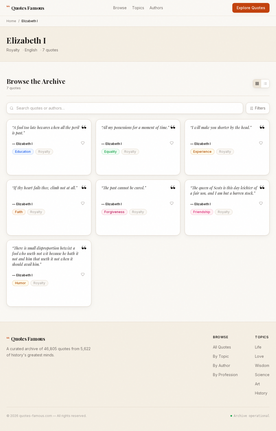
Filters (260, 108)
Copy (22, 166)
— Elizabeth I (22, 144)
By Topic (221, 356)
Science (262, 374)
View (80, 166)
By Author (221, 365)
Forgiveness (114, 212)
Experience (202, 152)
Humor (20, 283)
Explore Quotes (251, 7)
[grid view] (257, 83)
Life (258, 347)
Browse (120, 7)
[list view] (265, 83)
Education (23, 152)
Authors (156, 7)
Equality (110, 152)
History (261, 393)
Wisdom (262, 365)
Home (11, 21)
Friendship (201, 212)
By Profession (225, 374)
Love (259, 356)
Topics (138, 7)
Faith (19, 212)
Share (41, 166)
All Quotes (222, 347)
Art (257, 384)
